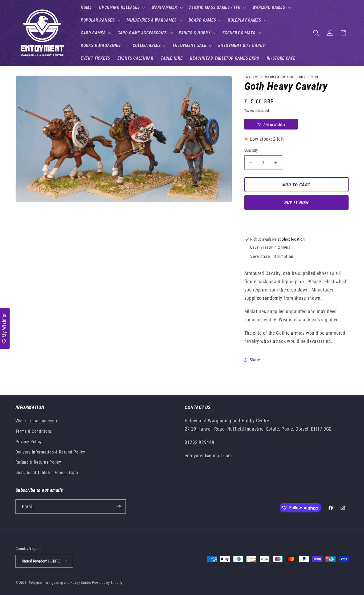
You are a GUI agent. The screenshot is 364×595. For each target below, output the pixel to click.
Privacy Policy (28, 441)
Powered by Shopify (107, 583)
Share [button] (255, 359)
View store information (271, 256)
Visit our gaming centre (37, 421)
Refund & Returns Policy (38, 462)
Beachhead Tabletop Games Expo (46, 472)
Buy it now (296, 202)
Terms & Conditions (33, 431)
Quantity (251, 150)
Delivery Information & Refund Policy (50, 452)
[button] (121, 7)
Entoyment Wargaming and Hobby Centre (60, 583)
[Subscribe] (119, 507)
